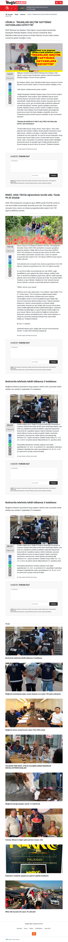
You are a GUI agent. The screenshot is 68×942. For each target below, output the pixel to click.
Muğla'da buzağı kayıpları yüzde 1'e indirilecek (37, 8)
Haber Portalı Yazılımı (13, 939)
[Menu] (56, 2)
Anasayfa (19, 928)
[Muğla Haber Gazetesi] (15, 2)
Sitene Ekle (47, 928)
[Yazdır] (10, 99)
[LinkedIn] (10, 90)
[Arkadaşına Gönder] (10, 96)
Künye (25, 928)
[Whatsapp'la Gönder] (10, 93)
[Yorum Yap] (10, 102)
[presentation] (11, 8)
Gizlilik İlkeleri (38, 928)
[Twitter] (10, 87)
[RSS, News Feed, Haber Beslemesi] (34, 933)
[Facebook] (10, 84)
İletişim (31, 928)
